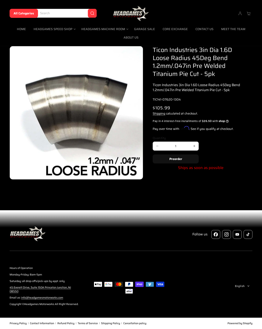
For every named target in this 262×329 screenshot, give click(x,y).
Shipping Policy (110, 323)
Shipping (159, 113)
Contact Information (42, 323)
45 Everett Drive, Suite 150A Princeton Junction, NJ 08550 (40, 289)
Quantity (159, 138)
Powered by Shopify (239, 323)
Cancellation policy (134, 323)
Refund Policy (65, 323)
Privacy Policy (18, 323)
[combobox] (65, 13)
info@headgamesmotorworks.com (42, 297)
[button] (53, 29)
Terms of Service (88, 323)
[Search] (92, 13)
